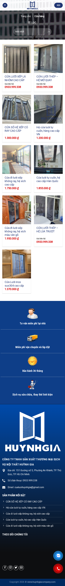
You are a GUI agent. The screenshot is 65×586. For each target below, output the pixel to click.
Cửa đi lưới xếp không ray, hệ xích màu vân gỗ (15, 231)
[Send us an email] (21, 567)
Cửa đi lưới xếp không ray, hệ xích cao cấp (15, 181)
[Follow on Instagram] (10, 567)
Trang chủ (26, 16)
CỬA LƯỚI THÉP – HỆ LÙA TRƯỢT (47, 229)
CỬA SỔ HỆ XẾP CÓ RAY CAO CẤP (16, 129)
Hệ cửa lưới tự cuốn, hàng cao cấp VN (48, 131)
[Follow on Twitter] (15, 567)
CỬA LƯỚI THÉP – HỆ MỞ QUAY (47, 78)
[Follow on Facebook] (4, 567)
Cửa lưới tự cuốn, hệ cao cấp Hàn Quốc (48, 179)
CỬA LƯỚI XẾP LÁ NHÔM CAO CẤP (15, 78)
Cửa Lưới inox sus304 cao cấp (14, 283)
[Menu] (5, 5)
